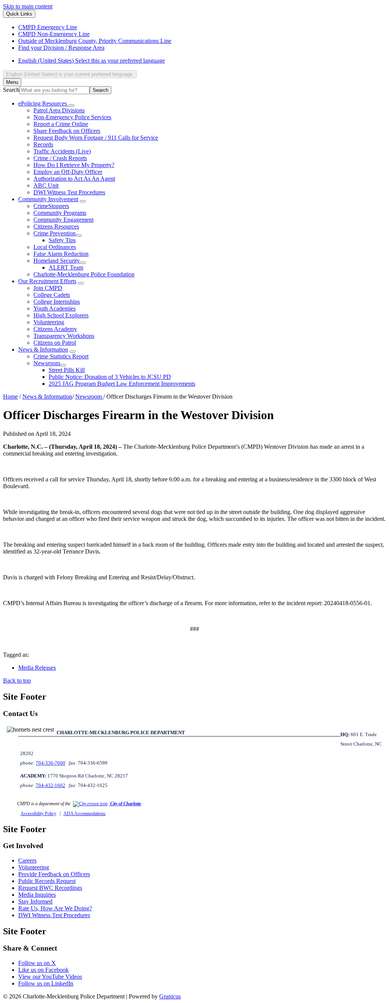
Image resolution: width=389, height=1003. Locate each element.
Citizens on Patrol (54, 342)
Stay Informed (35, 901)
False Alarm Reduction (61, 254)
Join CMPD (47, 288)
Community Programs (59, 213)
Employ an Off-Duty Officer (67, 172)
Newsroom (46, 363)
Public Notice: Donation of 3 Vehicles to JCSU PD (110, 377)
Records (43, 144)
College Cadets (51, 295)
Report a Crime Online (60, 124)
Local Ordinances (54, 247)
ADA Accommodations (84, 813)
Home (10, 396)
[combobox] (70, 74)
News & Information (43, 349)
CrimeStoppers (51, 206)
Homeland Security (56, 260)
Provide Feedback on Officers (54, 874)
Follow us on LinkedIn (45, 983)
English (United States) (91, 60)
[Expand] (71, 105)
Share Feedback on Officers (66, 131)
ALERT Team (66, 267)
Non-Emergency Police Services (72, 117)
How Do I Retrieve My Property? (73, 165)
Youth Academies (54, 308)
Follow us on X (37, 963)
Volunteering (48, 322)
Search (11, 90)
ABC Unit (46, 185)
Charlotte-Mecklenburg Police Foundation (83, 274)
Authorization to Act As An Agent (74, 178)
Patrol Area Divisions (59, 110)
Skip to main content (27, 6)
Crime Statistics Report (61, 356)
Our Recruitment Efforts (47, 281)
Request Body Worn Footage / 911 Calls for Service (95, 137)
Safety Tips (62, 240)
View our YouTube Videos (50, 976)
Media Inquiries (37, 894)
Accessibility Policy (38, 813)
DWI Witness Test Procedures (69, 192)
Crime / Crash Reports (60, 158)
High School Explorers (61, 315)
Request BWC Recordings (50, 888)
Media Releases (37, 667)
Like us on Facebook (43, 970)
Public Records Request (47, 881)
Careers (27, 860)
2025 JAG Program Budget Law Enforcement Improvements (122, 383)
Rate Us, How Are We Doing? (55, 908)
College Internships (56, 301)
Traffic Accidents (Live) (62, 151)
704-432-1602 (50, 785)
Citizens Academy (55, 329)
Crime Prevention (54, 233)
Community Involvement (48, 199)
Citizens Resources (56, 226)
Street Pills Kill (67, 370)
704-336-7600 (50, 763)
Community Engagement (63, 219)
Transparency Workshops (63, 336)
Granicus (170, 996)
